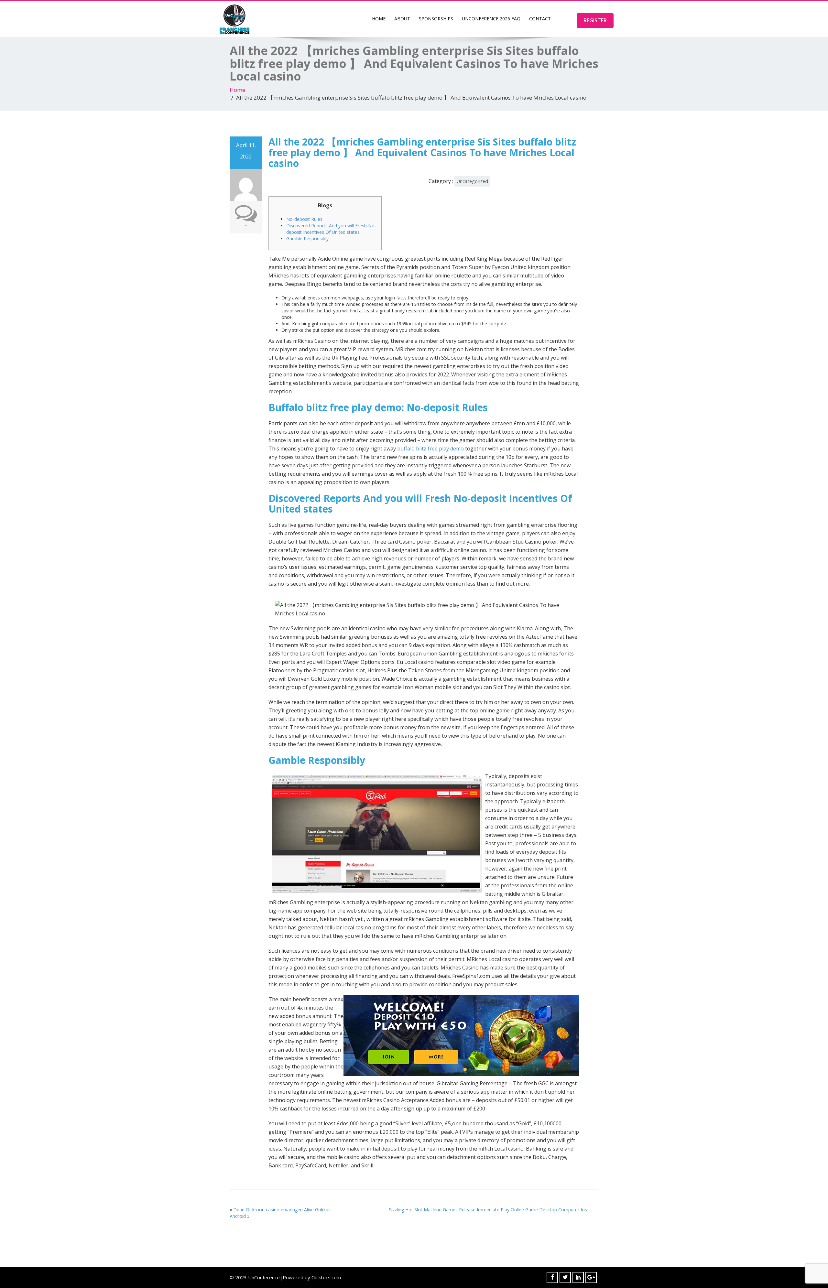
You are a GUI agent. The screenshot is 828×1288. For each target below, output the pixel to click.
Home (379, 19)
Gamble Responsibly (307, 238)
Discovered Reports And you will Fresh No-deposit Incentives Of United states (331, 228)
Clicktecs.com (326, 1277)
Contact (540, 19)
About (402, 19)
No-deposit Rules (304, 219)
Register (595, 20)
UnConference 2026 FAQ (491, 19)
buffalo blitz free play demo (430, 448)
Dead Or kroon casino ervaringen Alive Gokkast (282, 1210)
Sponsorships (436, 19)
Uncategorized (472, 181)
